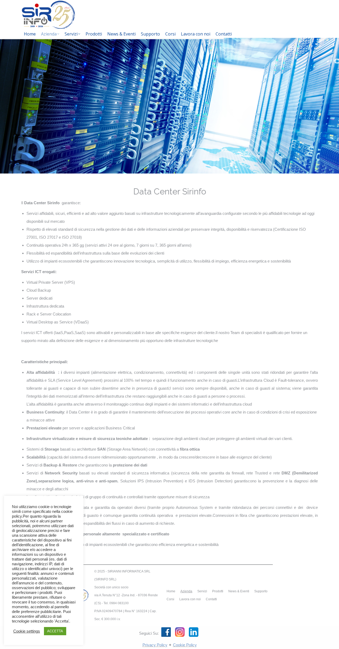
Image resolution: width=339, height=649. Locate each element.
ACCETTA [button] (55, 631)
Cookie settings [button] (26, 631)
